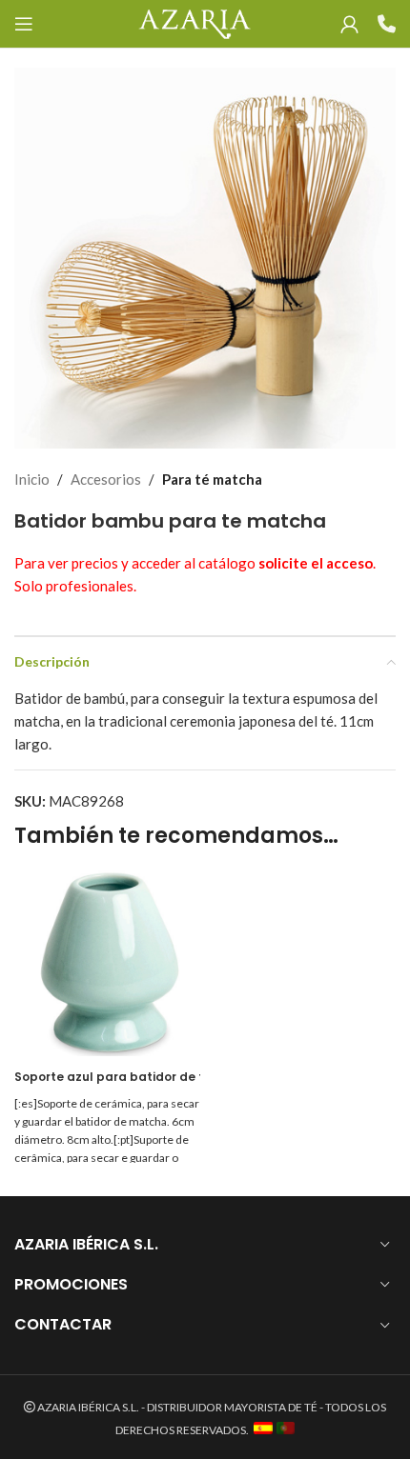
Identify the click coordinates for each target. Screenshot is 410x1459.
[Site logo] (194, 21)
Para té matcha (212, 479)
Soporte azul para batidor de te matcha (139, 1077)
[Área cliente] (349, 24)
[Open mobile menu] (24, 24)
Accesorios (106, 479)
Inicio (32, 479)
